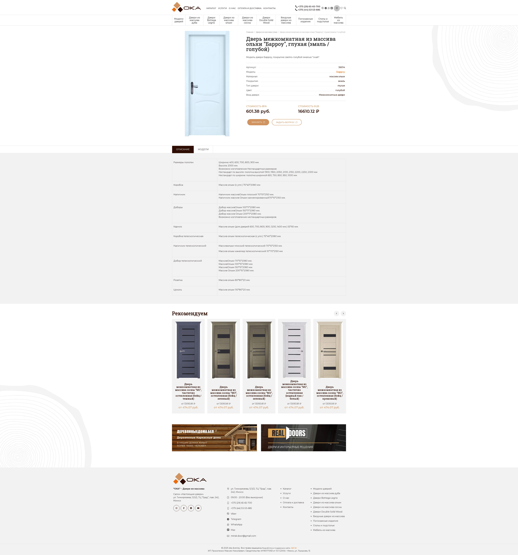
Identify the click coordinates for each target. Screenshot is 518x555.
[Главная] (186, 7)
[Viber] (323, 8)
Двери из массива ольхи (228, 20)
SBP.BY (294, 548)
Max (233, 530)
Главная (249, 32)
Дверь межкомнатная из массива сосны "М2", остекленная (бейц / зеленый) (259, 392)
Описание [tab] (183, 149)
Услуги (222, 8)
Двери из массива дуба (194, 20)
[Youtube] (198, 508)
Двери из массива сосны (247, 20)
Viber (233, 513)
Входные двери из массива (286, 20)
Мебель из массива (338, 20)
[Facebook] (184, 508)
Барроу (340, 72)
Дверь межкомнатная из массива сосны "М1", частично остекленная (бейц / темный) (188, 391)
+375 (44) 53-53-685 (308, 10)
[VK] (191, 508)
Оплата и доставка (249, 8)
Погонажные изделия (305, 20)
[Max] (332, 8)
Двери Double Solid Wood (266, 20)
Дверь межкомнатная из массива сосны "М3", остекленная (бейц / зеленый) (223, 392)
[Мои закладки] (341, 8)
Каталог (211, 8)
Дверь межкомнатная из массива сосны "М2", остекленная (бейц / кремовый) (329, 392)
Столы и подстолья (323, 20)
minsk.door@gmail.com (243, 536)
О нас (232, 8)
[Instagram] (337, 8)
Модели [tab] (203, 149)
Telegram (236, 519)
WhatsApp (236, 524)
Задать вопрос (286, 122)
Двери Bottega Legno (211, 20)
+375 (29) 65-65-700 (308, 6)
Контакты (269, 8)
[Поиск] (345, 8)
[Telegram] (326, 8)
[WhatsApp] (329, 8)
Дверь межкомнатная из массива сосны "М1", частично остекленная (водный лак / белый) (294, 389)
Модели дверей (178, 20)
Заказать (257, 122)
